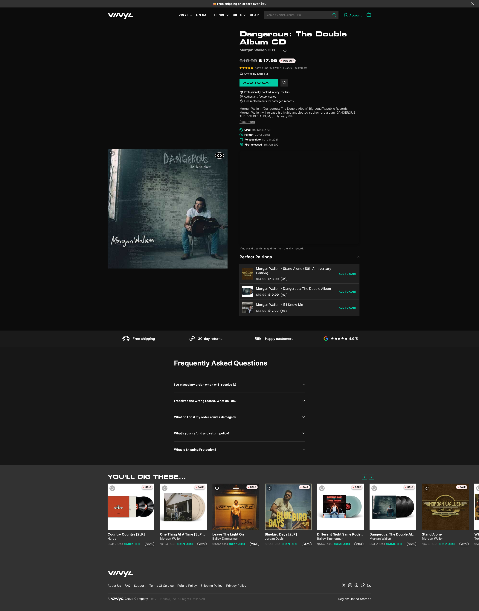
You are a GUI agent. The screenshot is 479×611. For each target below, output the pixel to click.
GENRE (219, 15)
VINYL (184, 15)
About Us (114, 585)
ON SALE (203, 15)
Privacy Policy (236, 585)
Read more (247, 122)
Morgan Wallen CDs (257, 50)
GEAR (254, 15)
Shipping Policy (211, 585)
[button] (364, 476)
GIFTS (237, 15)
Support (140, 585)
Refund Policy (187, 585)
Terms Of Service (161, 585)
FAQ (127, 585)
